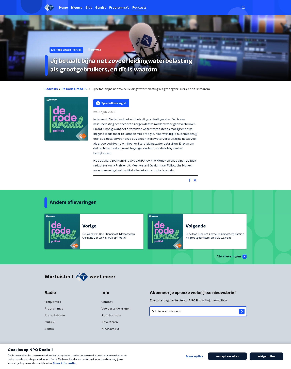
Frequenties (52, 301)
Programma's (119, 7)
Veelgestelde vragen (115, 308)
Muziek (49, 322)
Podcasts (139, 7)
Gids (88, 7)
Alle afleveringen (228, 256)
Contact (107, 301)
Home (63, 7)
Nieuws (76, 7)
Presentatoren (54, 315)
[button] (243, 8)
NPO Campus (110, 328)
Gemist (100, 7)
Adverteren (109, 322)
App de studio (111, 315)
